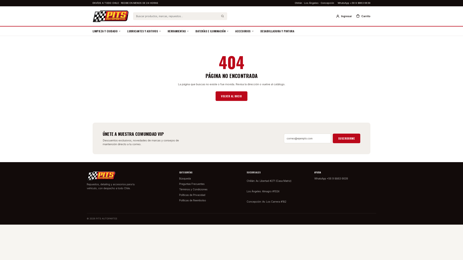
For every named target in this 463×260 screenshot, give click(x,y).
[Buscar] (222, 16)
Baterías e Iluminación (211, 31)
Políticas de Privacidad (192, 195)
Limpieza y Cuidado (105, 31)
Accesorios (243, 31)
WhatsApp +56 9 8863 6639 (354, 3)
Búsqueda (185, 178)
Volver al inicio (231, 96)
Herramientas (177, 31)
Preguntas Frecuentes (192, 184)
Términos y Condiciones (193, 189)
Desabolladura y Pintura (277, 31)
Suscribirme (346, 138)
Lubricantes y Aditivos (142, 31)
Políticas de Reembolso (192, 200)
